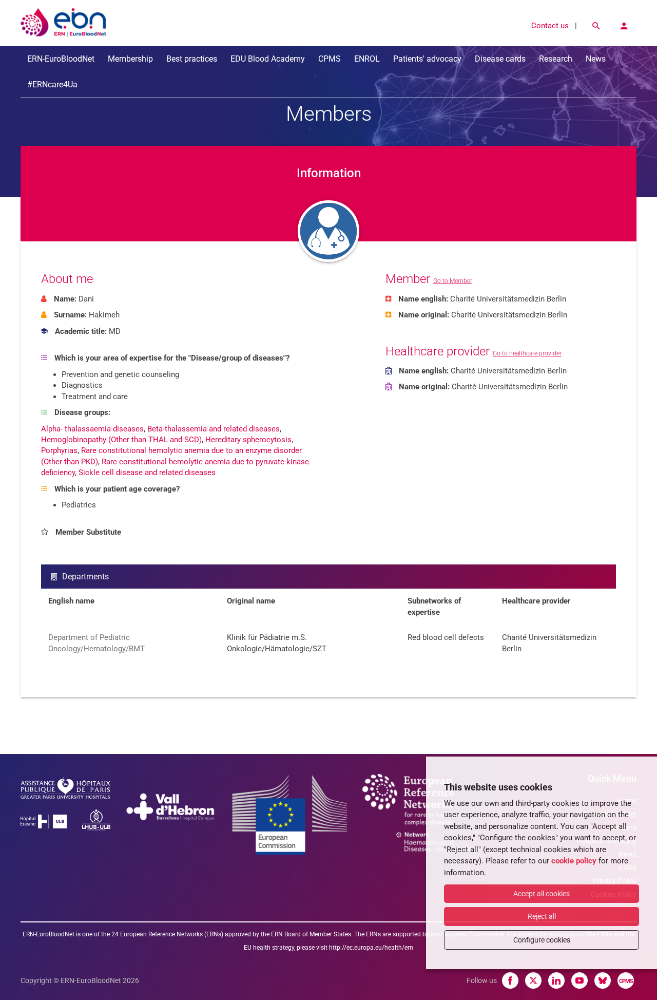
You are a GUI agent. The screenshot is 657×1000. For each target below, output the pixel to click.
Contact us (550, 25)
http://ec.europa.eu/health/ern (371, 947)
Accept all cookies (541, 894)
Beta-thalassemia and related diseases (213, 428)
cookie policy (573, 860)
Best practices (191, 59)
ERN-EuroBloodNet (60, 59)
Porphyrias (59, 450)
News (596, 59)
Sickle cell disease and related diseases (147, 472)
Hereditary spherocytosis (248, 439)
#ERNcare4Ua (52, 84)
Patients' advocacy (427, 59)
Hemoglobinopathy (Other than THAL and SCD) (121, 439)
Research (555, 59)
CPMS (329, 59)
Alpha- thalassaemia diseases (92, 428)
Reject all (542, 916)
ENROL (367, 59)
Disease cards (500, 59)
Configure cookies (541, 940)
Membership (130, 59)
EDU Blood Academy (267, 59)
